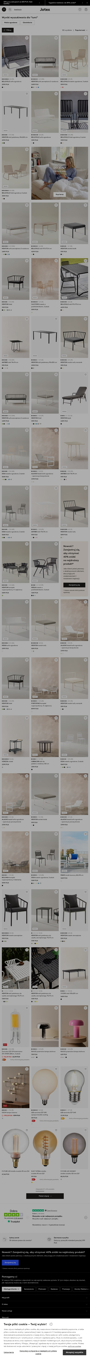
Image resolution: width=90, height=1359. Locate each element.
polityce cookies (74, 1346)
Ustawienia (9, 1352)
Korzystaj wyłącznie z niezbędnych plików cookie (38, 1352)
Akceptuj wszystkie (74, 1352)
